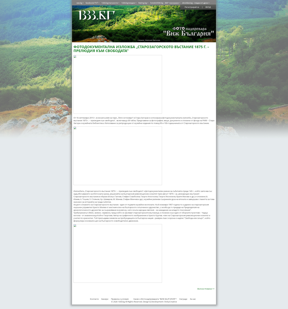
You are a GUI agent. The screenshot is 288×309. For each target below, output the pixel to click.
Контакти (94, 299)
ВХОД (208, 7)
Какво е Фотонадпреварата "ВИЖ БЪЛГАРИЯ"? (155, 299)
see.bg (79, 3)
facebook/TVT (92, 3)
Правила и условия (120, 299)
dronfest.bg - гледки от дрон (195, 3)
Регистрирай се (192, 7)
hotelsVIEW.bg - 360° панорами (164, 3)
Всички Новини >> (205, 288)
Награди (183, 299)
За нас (193, 299)
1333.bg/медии (128, 3)
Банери (105, 299)
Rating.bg (142, 3)
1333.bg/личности (109, 3)
